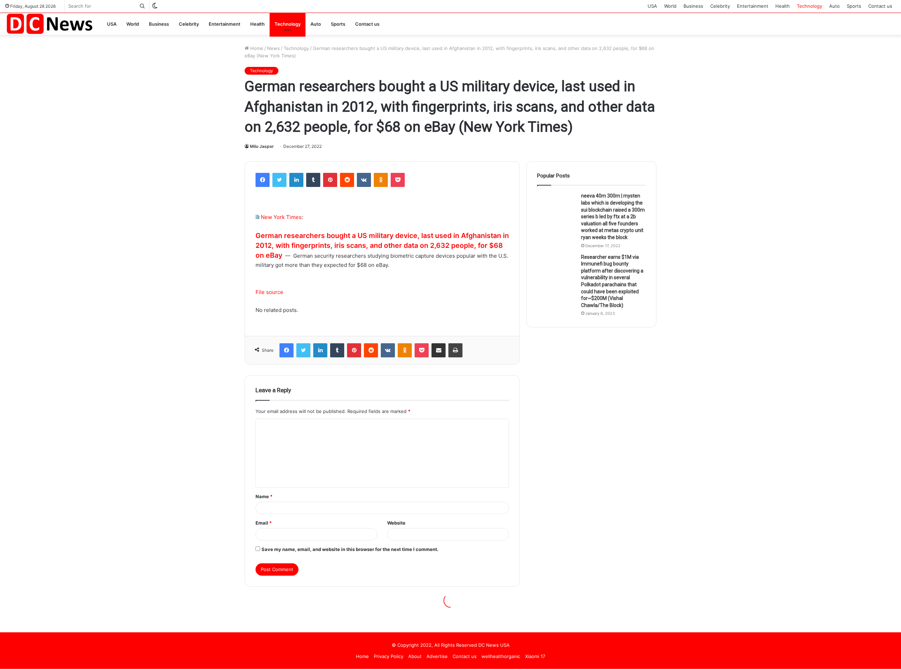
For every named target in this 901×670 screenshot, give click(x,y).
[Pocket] (398, 180)
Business (693, 6)
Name (264, 496)
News (273, 48)
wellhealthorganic (500, 656)
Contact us (880, 6)
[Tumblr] (313, 180)
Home (256, 48)
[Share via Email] (438, 350)
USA (652, 6)
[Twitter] (279, 180)
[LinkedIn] (296, 180)
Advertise (437, 656)
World (670, 6)
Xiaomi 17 (535, 656)
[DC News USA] (49, 23)
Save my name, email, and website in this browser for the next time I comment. (350, 549)
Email (264, 523)
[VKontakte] (364, 180)
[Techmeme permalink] (257, 217)
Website (396, 523)
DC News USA (494, 645)
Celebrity (720, 6)
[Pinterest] (330, 180)
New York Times (281, 217)
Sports (854, 6)
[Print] (455, 350)
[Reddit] (347, 180)
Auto (834, 6)
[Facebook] (263, 180)
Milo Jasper (262, 146)
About (415, 656)
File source (269, 292)
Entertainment (752, 6)
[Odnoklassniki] (381, 180)
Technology (809, 6)
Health (782, 6)
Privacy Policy (388, 656)
